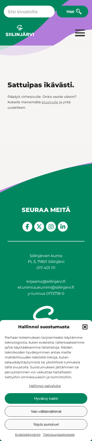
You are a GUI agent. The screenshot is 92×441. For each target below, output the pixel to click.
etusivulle (50, 102)
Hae (70, 11)
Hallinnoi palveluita (45, 386)
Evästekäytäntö (28, 435)
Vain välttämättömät (46, 411)
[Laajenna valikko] (79, 33)
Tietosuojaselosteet (59, 435)
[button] (85, 327)
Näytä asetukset (46, 424)
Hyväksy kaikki (46, 398)
